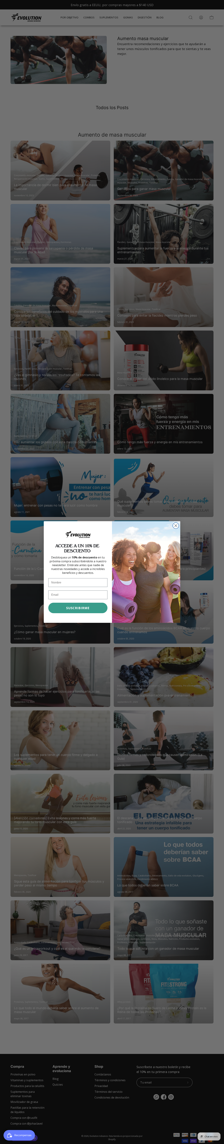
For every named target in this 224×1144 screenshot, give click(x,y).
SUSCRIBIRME (78, 608)
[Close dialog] (176, 526)
